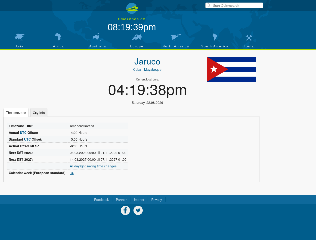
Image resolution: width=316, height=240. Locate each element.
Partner (121, 199)
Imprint (139, 199)
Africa (58, 46)
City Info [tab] (39, 112)
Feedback (101, 199)
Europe (136, 46)
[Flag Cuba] (231, 69)
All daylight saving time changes (93, 166)
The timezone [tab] (16, 112)
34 (72, 172)
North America (175, 46)
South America (215, 46)
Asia (19, 46)
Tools (249, 46)
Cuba (137, 69)
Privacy (156, 199)
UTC (23, 132)
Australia (97, 46)
